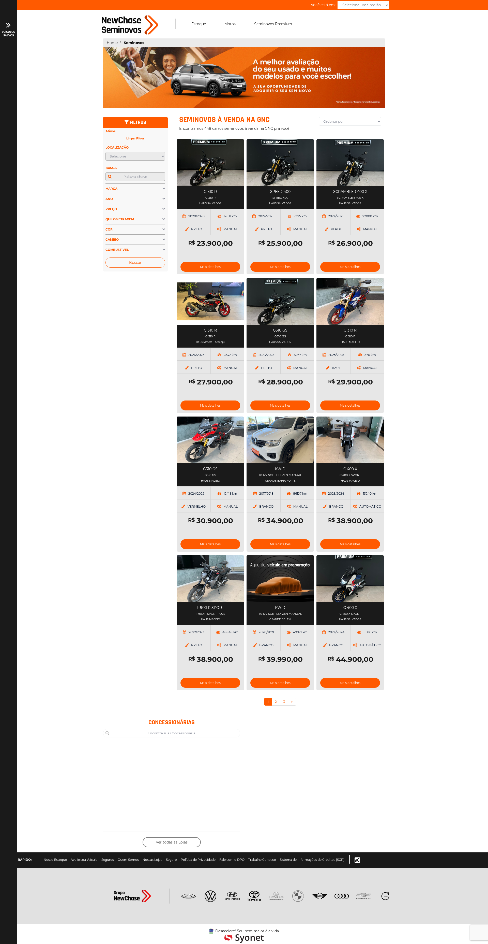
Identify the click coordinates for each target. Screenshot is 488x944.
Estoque (198, 24)
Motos (230, 24)
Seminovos (134, 42)
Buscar (135, 262)
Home (112, 42)
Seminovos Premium (273, 24)
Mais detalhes (210, 267)
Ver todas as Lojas (172, 842)
